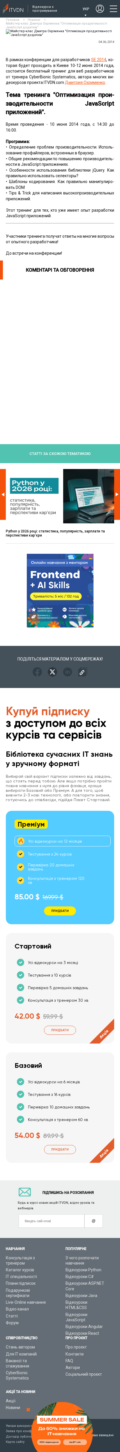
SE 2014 (99, 59)
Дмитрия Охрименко (85, 82)
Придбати (60, 1030)
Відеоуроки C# (80, 1276)
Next (117, 494)
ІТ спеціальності (21, 1276)
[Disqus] (60, 353)
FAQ (69, 1360)
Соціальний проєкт (84, 1374)
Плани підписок (21, 1283)
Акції (10, 1400)
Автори (73, 1367)
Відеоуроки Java (81, 1295)
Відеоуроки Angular (84, 1326)
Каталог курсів (20, 1270)
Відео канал (17, 1309)
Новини (13, 1407)
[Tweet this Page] (52, 672)
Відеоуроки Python (83, 1270)
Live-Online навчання (26, 1302)
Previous (3, 494)
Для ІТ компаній (21, 1354)
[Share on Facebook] (37, 672)
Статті (12, 1316)
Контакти (75, 1354)
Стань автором (20, 1347)
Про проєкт (76, 1347)
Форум (12, 1322)
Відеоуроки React (82, 1333)
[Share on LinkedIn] (67, 672)
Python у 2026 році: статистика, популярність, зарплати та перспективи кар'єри (55, 533)
